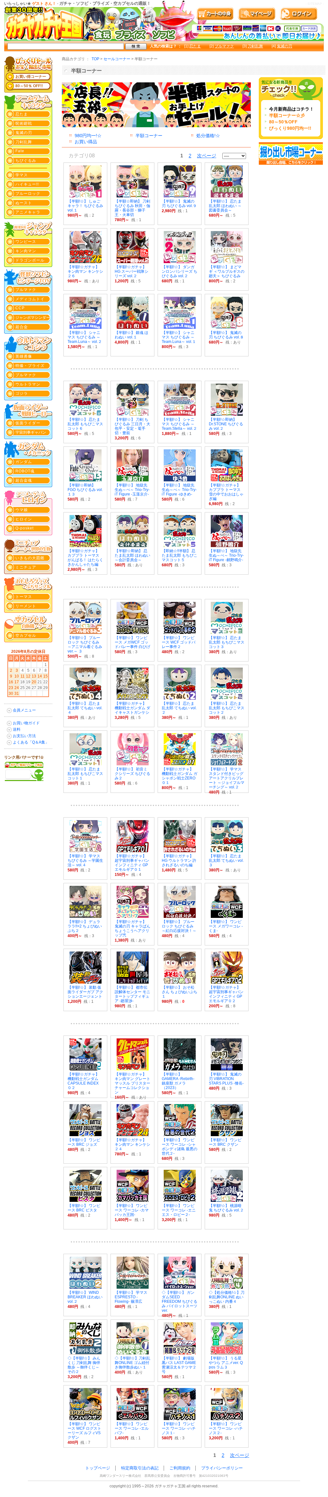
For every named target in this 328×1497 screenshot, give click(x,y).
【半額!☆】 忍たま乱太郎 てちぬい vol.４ (85, 708)
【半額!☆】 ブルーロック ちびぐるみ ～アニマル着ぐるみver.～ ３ (85, 644)
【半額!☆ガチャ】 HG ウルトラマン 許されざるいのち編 (179, 860)
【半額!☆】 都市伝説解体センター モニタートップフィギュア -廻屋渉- (132, 994)
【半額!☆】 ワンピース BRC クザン (225, 1142)
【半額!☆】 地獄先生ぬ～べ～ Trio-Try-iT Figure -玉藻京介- (132, 489)
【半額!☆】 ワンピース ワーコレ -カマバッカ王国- (132, 1210)
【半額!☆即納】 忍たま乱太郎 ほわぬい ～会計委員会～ (132, 555)
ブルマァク (224, 46)
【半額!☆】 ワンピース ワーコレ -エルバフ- (132, 1428)
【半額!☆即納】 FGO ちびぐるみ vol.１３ (85, 489)
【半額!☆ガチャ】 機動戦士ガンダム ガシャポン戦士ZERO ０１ (179, 776)
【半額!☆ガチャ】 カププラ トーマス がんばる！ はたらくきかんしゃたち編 (85, 558)
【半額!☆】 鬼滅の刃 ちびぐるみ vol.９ (179, 203)
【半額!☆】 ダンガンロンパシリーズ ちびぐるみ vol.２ (179, 271)
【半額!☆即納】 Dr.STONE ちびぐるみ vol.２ (226, 424)
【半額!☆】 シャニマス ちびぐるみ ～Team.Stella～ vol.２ (179, 424)
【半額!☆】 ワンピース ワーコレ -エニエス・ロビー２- (179, 1210)
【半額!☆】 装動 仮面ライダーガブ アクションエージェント (85, 992)
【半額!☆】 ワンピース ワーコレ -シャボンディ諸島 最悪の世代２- (179, 1147)
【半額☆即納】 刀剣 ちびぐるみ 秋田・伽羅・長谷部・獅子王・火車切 (132, 208)
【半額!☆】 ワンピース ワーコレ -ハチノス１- (179, 1428)
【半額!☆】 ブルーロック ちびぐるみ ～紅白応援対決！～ (179, 926)
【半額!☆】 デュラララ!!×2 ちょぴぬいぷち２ (85, 926)
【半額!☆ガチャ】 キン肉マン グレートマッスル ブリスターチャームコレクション (132, 1083)
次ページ (206, 155)
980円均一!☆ (88, 135)
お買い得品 (86, 141)
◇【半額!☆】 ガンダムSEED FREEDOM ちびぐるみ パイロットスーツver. (179, 1301)
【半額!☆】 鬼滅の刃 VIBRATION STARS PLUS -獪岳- (226, 1078)
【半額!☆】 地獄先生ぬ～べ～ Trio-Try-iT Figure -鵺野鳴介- (226, 555)
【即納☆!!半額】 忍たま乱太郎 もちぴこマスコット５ (179, 555)
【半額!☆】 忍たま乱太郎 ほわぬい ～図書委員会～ (225, 205)
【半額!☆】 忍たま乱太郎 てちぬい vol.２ (179, 708)
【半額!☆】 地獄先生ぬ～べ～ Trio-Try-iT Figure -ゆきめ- (179, 489)
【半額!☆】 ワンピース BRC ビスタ (84, 1207)
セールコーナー (116, 59)
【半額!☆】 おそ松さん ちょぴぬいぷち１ (179, 992)
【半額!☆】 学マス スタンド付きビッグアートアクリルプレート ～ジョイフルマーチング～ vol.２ (226, 778)
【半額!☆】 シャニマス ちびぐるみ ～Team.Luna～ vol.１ (179, 337)
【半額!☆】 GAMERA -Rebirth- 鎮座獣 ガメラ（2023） (180, 1081)
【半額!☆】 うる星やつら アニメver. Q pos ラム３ (226, 1362)
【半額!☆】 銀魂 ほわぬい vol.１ (131, 334)
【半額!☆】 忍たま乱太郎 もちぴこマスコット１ (85, 773)
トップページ (97, 1468)
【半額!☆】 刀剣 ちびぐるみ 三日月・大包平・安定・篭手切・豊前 (132, 426)
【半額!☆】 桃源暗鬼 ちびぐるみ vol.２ (226, 1207)
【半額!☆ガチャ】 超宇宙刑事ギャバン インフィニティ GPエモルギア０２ (226, 994)
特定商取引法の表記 (140, 1468)
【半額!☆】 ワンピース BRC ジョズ (84, 1142)
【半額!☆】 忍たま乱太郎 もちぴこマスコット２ (226, 708)
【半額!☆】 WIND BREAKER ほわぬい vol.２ (85, 1297)
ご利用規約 (179, 1468)
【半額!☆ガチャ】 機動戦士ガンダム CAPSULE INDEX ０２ (83, 1081)
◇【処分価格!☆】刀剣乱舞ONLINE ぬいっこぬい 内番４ (226, 1297)
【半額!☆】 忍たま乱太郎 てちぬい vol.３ (226, 860)
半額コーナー (148, 135)
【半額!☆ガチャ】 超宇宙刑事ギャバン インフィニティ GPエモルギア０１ (132, 863)
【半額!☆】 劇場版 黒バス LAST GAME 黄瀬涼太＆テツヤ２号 (179, 1365)
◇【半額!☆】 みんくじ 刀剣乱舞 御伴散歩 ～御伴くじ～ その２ (84, 1365)
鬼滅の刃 (284, 46)
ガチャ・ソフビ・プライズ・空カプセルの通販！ (105, 3)
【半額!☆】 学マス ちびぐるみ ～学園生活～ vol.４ (85, 860)
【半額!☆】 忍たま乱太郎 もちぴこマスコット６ (85, 424)
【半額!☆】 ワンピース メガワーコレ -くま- (226, 926)
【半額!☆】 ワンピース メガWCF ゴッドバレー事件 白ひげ (132, 642)
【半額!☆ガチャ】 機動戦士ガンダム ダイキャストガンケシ (132, 708)
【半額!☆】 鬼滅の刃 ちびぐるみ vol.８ (226, 334)
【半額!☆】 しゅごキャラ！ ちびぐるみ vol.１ (85, 205)
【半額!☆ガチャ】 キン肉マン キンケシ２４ (132, 1144)
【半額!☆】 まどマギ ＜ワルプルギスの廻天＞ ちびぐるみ (226, 271)
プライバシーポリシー (222, 1468)
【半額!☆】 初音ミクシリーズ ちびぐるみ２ (132, 773)
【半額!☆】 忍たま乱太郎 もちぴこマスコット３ (226, 642)
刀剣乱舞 (255, 46)
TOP (95, 59)
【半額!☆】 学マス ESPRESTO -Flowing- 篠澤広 (131, 1297)
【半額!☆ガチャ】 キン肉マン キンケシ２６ (85, 271)
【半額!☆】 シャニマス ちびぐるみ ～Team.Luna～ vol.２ (85, 337)
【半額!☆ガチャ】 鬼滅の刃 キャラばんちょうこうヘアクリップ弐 (132, 928)
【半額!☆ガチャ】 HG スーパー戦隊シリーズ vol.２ (131, 271)
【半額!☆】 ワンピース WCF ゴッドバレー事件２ (178, 642)
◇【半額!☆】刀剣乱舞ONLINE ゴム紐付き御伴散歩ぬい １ (132, 1362)
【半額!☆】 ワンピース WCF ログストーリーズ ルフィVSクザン (84, 1431)
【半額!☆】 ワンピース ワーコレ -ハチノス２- (226, 1428)
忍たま (195, 46)
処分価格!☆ (208, 135)
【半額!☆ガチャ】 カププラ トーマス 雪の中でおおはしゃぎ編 (226, 492)
